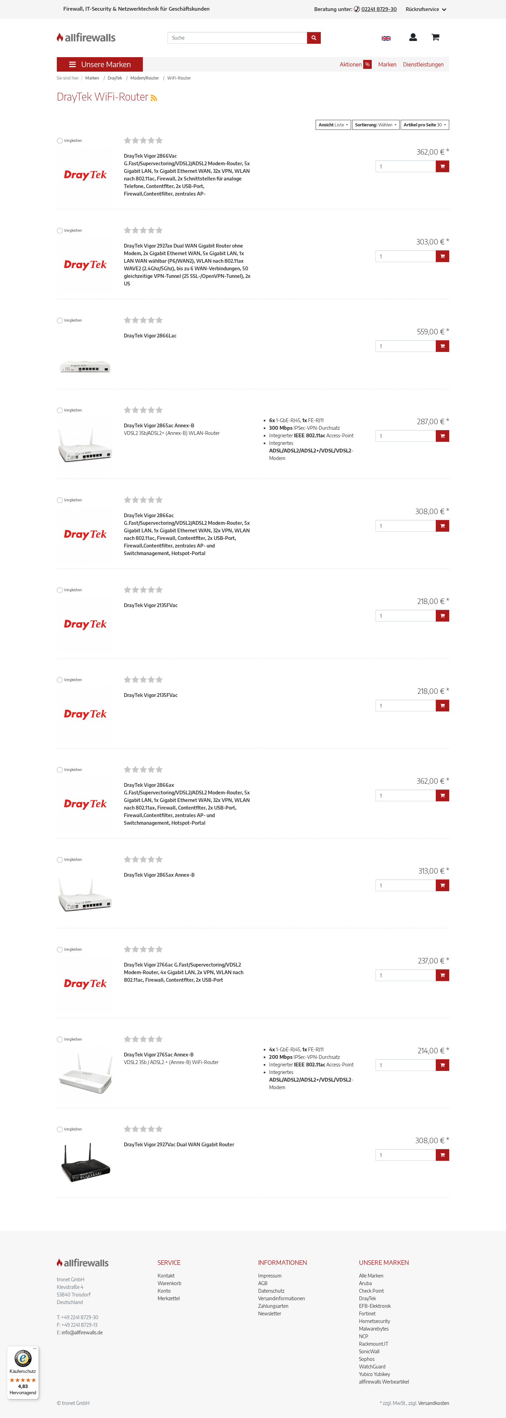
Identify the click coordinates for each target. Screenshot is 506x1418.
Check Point (371, 1291)
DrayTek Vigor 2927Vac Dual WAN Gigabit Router (179, 1144)
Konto (164, 1291)
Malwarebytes (374, 1329)
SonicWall (369, 1351)
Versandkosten (433, 1403)
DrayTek (367, 1298)
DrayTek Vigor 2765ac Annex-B (158, 1054)
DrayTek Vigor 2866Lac (150, 335)
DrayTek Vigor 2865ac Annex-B (159, 425)
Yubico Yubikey (374, 1374)
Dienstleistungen (423, 64)
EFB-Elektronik (375, 1306)
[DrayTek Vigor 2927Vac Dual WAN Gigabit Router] (85, 1164)
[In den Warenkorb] (442, 166)
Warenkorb (169, 1283)
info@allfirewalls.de (82, 1332)
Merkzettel (169, 1298)
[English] (386, 38)
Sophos (367, 1359)
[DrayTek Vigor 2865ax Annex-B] (85, 894)
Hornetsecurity (374, 1321)
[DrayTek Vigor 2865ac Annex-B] (85, 445)
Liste (332, 124)
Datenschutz (271, 1291)
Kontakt (166, 1276)
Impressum (270, 1276)
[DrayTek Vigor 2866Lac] (85, 355)
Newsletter (269, 1313)
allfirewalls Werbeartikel (384, 1382)
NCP (363, 1336)
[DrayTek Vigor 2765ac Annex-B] (85, 1074)
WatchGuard (372, 1366)
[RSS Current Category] (154, 97)
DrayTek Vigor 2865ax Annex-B (159, 875)
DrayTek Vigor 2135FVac (151, 605)
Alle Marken (371, 1276)
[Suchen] (314, 38)
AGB (262, 1283)
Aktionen (351, 64)
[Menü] (35, 1350)
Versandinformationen (281, 1298)
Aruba (365, 1283)
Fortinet (367, 1313)
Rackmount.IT (373, 1344)
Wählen (374, 124)
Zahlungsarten (273, 1306)
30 (423, 124)
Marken (387, 64)
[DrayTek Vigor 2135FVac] (85, 624)
